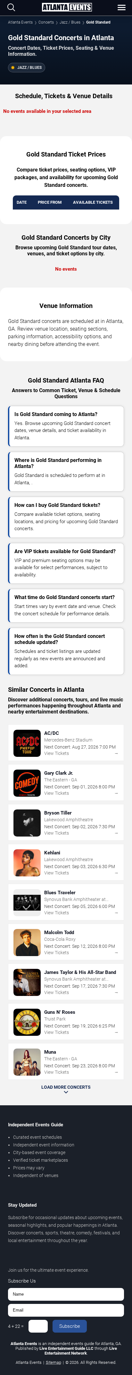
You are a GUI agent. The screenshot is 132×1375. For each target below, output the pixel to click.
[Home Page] (67, 8)
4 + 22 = (16, 1326)
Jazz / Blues (70, 22)
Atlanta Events (20, 22)
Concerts (46, 22)
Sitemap (53, 1362)
